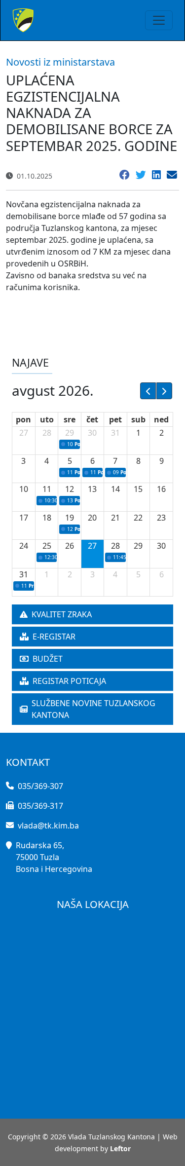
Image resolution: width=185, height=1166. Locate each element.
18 (46, 517)
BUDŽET (48, 658)
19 (69, 517)
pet (115, 419)
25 (46, 545)
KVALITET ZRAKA (62, 614)
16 (161, 489)
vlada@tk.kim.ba (48, 825)
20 (92, 517)
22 (138, 517)
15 (138, 489)
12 (69, 489)
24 (23, 545)
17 (23, 517)
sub (138, 419)
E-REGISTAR (54, 636)
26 (69, 545)
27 (23, 432)
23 (161, 517)
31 (115, 432)
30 (92, 432)
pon (23, 419)
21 (115, 517)
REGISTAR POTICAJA (69, 681)
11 (46, 489)
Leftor (120, 1148)
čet (92, 419)
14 (115, 489)
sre (69, 419)
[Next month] (164, 390)
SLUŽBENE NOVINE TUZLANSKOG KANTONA (93, 709)
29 (69, 432)
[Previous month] (148, 390)
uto (47, 419)
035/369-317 (40, 805)
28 (46, 432)
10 (23, 489)
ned (161, 419)
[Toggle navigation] (159, 20)
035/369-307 (40, 786)
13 (92, 489)
